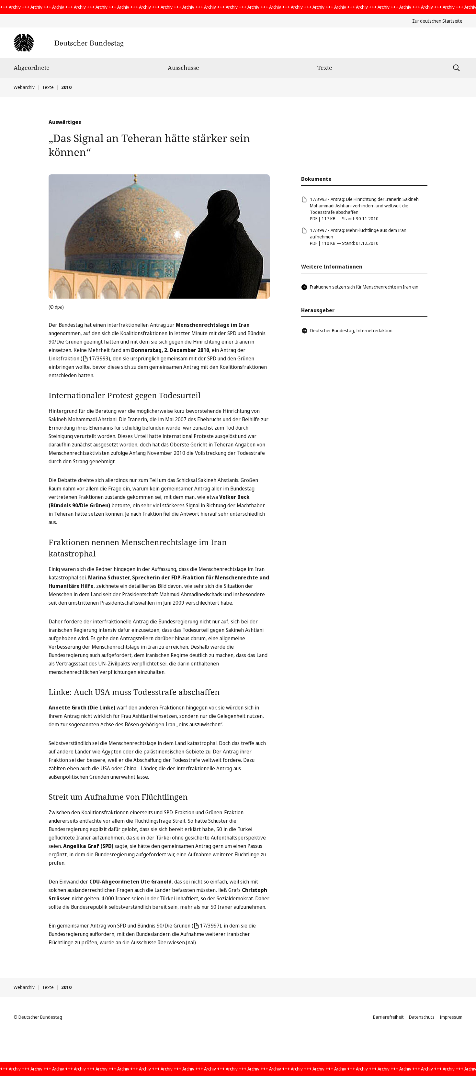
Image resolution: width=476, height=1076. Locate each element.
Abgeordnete (32, 67)
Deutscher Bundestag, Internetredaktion (351, 330)
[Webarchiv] (68, 43)
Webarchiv (24, 87)
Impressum (451, 1017)
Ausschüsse (183, 67)
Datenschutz (422, 1017)
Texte (324, 67)
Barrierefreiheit (388, 1017)
